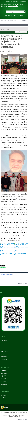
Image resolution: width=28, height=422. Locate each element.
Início (6, 15)
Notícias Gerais (9, 274)
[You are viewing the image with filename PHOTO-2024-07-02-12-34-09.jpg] (7, 246)
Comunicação (20, 15)
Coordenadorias (4, 356)
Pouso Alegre (3, 383)
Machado (2, 376)
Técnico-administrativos (5, 361)
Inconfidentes (3, 375)
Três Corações (4, 384)
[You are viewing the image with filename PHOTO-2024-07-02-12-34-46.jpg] (21, 254)
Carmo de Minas (4, 373)
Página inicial (3, 20)
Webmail (11, 17)
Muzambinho (3, 378)
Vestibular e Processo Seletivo (19, 27)
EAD (11, 27)
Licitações (7, 29)
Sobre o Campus (4, 351)
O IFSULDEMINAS (4, 370)
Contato (10, 15)
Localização (3, 353)
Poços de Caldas (4, 381)
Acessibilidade (9, 1)
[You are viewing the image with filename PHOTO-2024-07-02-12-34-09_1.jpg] (21, 246)
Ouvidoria (17, 17)
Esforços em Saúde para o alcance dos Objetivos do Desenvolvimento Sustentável (11, 41)
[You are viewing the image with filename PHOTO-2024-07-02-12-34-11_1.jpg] (7, 254)
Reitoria (2, 372)
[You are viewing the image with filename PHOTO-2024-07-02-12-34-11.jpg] (21, 250)
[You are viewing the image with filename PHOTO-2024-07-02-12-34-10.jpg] (7, 250)
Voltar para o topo (23, 283)
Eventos (14, 15)
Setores (2, 357)
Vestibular (3, 342)
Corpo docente (4, 359)
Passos (2, 379)
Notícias (8, 20)
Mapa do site (23, 1)
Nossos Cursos (4, 338)
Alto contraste (16, 1)
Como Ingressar (4, 340)
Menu (21, 32)
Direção (2, 354)
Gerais (2, 27)
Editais (2, 29)
